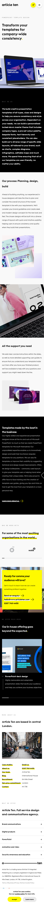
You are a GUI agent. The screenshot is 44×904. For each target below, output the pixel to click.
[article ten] (10, 4)
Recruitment (7, 779)
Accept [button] (14, 899)
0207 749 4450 (11, 603)
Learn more (29, 899)
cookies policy (20, 894)
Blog (4, 776)
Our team (6, 772)
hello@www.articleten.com (17, 599)
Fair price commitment (11, 783)
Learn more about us (10, 501)
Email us (25, 765)
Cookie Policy (29, 883)
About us (5, 768)
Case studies (7, 765)
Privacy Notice (19, 883)
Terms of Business (8, 883)
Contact (5, 787)
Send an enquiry (12, 595)
